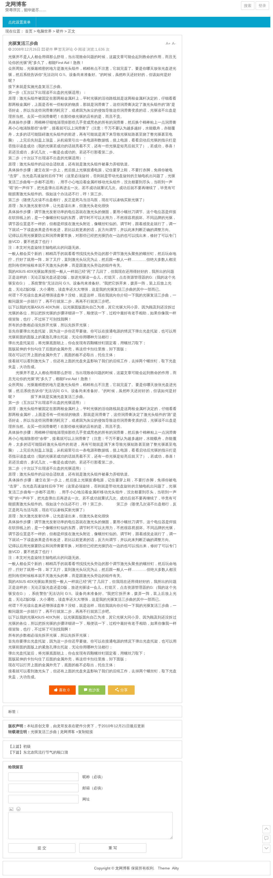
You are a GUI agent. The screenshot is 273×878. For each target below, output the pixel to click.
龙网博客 (16, 4)
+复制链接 (84, 732)
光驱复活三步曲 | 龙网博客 (53, 732)
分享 (124, 690)
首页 (29, 31)
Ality (175, 868)
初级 (27, 746)
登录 (262, 5)
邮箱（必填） (93, 788)
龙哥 (60, 726)
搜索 (247, 5)
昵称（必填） (93, 777)
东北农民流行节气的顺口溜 (45, 752)
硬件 (59, 31)
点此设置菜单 (19, 22)
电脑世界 (44, 31)
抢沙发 (94, 690)
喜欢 (64, 690)
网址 (86, 799)
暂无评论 (65, 49)
